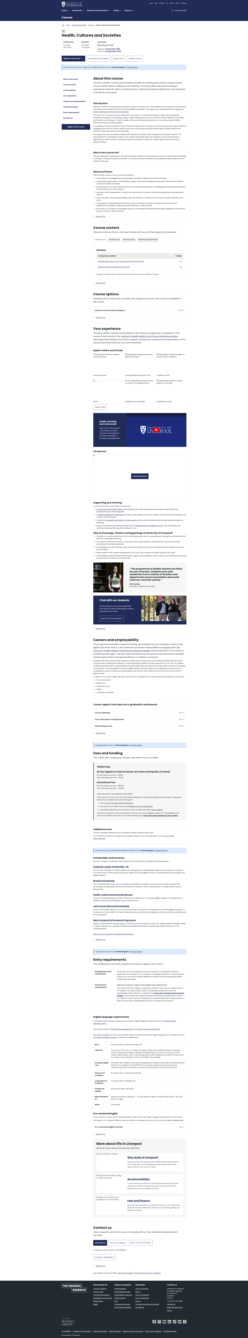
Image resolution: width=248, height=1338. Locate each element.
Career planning (102, 713)
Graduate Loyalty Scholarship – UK (111, 866)
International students (122, 1307)
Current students (99, 1289)
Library (138, 1292)
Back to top (100, 216)
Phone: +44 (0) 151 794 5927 (140, 1243)
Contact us (68, 118)
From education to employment (109, 719)
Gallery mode (100, 407)
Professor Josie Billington (104, 1257)
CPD (116, 1301)
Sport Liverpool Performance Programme (114, 920)
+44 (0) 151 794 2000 (175, 1301)
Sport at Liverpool (142, 1295)
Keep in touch (118, 58)
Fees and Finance (138, 1201)
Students (183, 3)
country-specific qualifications (148, 1029)
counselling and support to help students (121, 520)
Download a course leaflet (98, 58)
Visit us (169, 1310)
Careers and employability (74, 101)
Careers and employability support (109, 509)
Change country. (136, 745)
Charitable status (169, 1331)
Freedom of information (82, 1331)
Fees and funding (70, 107)
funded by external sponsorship (140, 806)
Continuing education (122, 1304)
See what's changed (125, 1273)
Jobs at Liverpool (141, 1289)
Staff (177, 3)
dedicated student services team (110, 515)
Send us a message (117, 1243)
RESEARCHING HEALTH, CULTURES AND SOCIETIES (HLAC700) (121, 261)
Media (95, 1304)
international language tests (122, 1029)
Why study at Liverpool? (142, 1157)
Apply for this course (72, 58)
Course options (69, 90)
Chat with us (100, 1243)
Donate (161, 3)
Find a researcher (142, 1298)
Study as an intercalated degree (110, 310)
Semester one (100, 240)
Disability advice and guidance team (149, 526)
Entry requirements (71, 112)
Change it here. (132, 67)
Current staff (98, 1292)
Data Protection (115, 1331)
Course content (69, 85)
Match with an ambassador (111, 618)
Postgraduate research (123, 1295)
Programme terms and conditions (148, 1273)
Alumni (172, 3)
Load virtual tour (140, 476)
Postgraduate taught (79, 25)
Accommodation (138, 1179)
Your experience (69, 96)
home (63, 25)
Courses (67, 17)
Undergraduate (120, 1289)
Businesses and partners (102, 1298)
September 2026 (106, 45)
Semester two (114, 239)
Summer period (129, 239)
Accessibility (66, 1331)
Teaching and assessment (148, 239)
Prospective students (101, 1295)
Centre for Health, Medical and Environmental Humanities (149, 336)
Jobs (156, 3)
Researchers (98, 1301)
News (151, 3)
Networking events (103, 726)
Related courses (135, 58)
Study (68, 25)
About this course (70, 79)
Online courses (120, 1298)
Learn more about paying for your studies (160, 815)
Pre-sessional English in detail (108, 1127)
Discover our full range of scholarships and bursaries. (113, 934)
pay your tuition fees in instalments (119, 803)
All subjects (139, 1307)
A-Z (167, 3)
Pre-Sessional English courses (104, 1037)
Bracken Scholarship (103, 881)
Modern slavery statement (133, 1331)
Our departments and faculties (147, 1304)
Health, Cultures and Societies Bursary (113, 894)
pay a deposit (157, 810)
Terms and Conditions (153, 1331)
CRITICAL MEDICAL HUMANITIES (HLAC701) (114, 267)
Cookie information (100, 1331)
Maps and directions (174, 1307)
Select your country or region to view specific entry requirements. (142, 985)
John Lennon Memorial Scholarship (111, 906)
